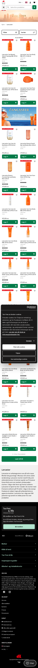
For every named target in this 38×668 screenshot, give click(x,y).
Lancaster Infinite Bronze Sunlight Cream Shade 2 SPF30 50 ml (9, 435)
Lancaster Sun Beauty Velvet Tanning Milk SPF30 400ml (9, 56)
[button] (18, 535)
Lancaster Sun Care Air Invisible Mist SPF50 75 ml (9, 209)
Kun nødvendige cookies (19, 359)
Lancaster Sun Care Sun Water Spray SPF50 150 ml (10, 273)
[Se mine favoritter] (34, 2)
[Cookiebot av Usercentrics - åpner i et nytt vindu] (27, 307)
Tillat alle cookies (19, 347)
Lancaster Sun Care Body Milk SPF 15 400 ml (27, 55)
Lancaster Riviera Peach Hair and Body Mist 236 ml (28, 144)
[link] (34, 7)
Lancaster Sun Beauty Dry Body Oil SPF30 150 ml (28, 369)
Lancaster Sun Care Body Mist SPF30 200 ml (9, 369)
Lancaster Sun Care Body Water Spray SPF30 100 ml (28, 273)
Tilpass (18, 353)
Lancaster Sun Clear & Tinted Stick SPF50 (26, 401)
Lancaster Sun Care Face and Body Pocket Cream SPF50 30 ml (27, 89)
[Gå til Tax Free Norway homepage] (3, 2)
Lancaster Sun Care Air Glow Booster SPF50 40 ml (10, 89)
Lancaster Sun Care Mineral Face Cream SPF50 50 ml (10, 402)
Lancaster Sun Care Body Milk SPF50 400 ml (27, 209)
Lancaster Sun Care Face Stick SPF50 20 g (27, 176)
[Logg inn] (30, 2)
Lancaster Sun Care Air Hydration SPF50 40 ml (9, 144)
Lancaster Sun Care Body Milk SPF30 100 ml (9, 241)
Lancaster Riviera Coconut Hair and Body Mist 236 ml (9, 177)
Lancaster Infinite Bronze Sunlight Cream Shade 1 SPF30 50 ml (27, 435)
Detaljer (29, 341)
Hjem (3, 24)
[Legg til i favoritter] (16, 40)
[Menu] (4, 7)
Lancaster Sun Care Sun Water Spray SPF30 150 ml (28, 241)
